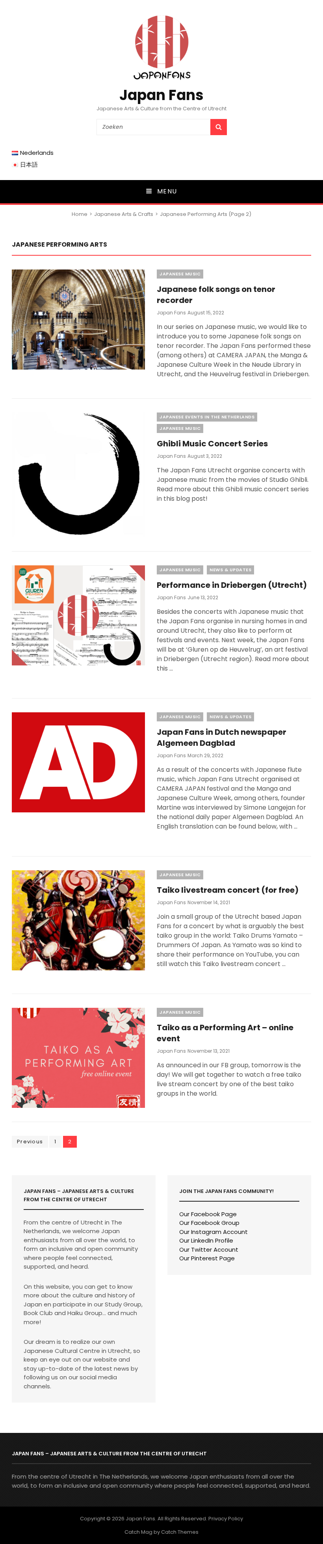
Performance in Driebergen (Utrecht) (232, 585)
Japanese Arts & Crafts (123, 214)
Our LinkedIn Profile (206, 1240)
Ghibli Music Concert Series (212, 443)
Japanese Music (180, 274)
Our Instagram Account (213, 1232)
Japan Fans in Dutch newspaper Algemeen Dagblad (221, 737)
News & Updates (230, 570)
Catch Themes (180, 1532)
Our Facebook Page (208, 1214)
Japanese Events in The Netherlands (207, 417)
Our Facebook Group (209, 1223)
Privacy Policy (225, 1518)
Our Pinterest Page (207, 1258)
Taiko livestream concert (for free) (228, 890)
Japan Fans (161, 95)
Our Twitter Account (208, 1249)
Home (79, 214)
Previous (30, 1141)
